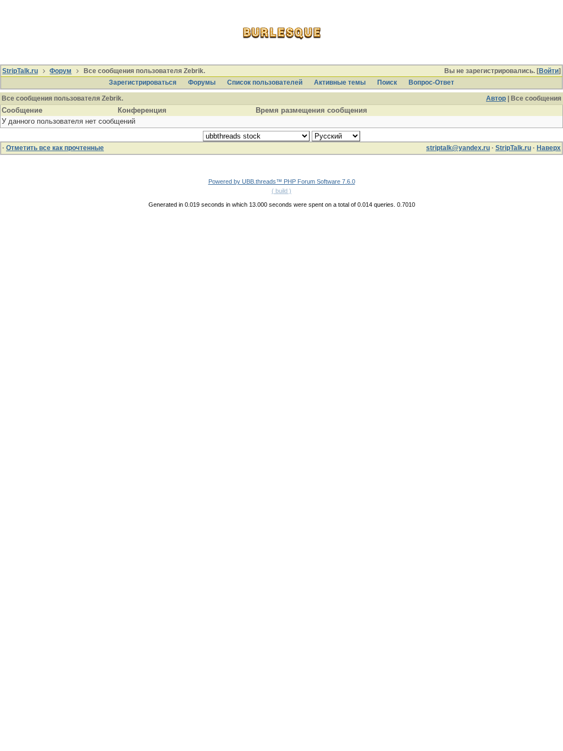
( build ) (281, 190)
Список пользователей (264, 82)
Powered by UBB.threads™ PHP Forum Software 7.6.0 (281, 181)
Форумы (202, 82)
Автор (496, 98)
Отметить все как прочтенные (55, 148)
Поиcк (387, 82)
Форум (60, 71)
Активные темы (340, 82)
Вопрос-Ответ (431, 82)
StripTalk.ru (20, 71)
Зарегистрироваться (142, 82)
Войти (549, 71)
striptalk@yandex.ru (458, 148)
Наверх (549, 148)
